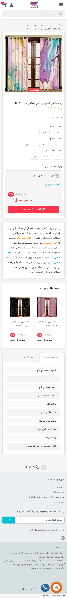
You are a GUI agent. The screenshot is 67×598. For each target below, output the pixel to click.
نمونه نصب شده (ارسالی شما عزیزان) (47, 497)
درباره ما (61, 487)
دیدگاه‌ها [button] (28, 358)
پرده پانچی (59, 502)
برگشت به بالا (30, 467)
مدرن (53, 118)
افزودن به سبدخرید (31, 209)
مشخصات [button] (52, 358)
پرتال (24, 588)
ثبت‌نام (9, 520)
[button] (6, 4)
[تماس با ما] (56, 587)
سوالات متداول (57, 492)
